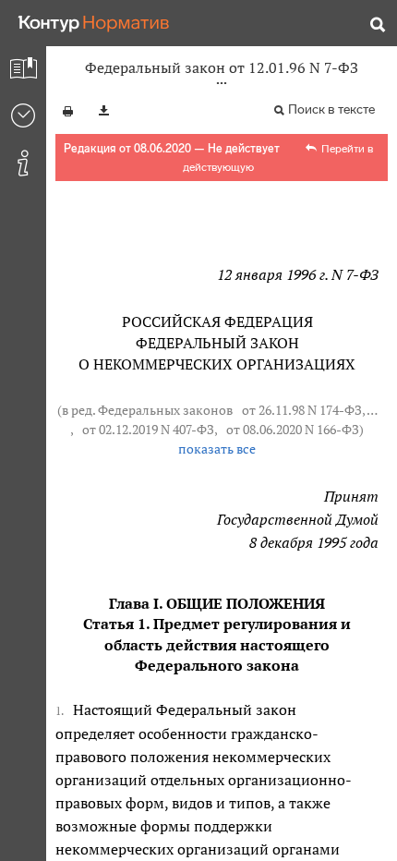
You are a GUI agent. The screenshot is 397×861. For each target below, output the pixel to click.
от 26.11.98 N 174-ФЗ (302, 410)
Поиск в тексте (331, 109)
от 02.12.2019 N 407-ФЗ (148, 429)
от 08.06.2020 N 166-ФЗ (292, 429)
